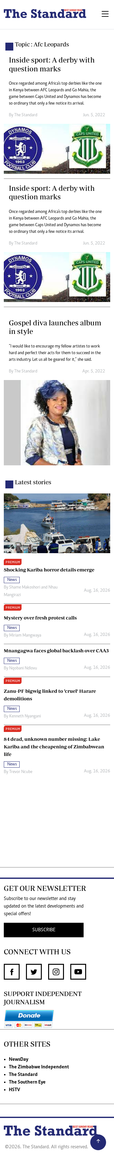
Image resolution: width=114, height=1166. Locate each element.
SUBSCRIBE (43, 930)
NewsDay (18, 1059)
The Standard (23, 1074)
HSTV (14, 1089)
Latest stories (33, 482)
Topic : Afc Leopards (42, 44)
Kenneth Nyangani (25, 716)
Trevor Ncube (20, 772)
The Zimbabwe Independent (39, 1067)
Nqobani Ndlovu (23, 668)
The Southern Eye (27, 1082)
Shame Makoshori (24, 587)
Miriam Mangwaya (25, 635)
